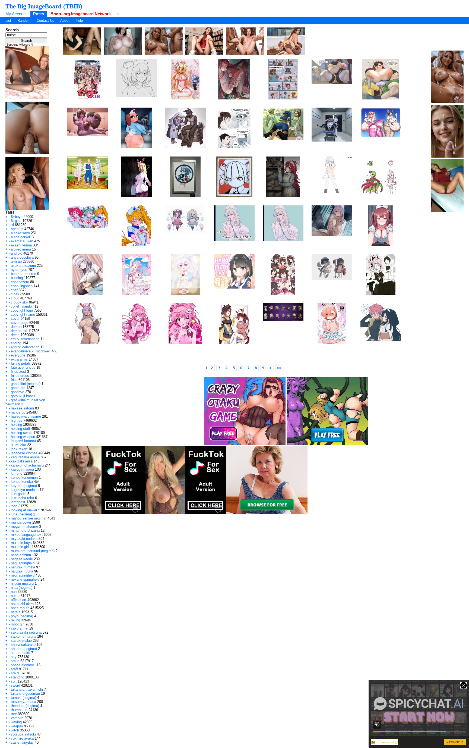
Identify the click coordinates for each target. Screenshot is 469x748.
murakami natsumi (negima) (33, 551)
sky (14, 657)
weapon (17, 726)
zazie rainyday (22, 742)
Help (79, 20)
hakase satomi (22, 408)
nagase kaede (22, 559)
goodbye (17, 392)
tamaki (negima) (23, 698)
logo (14, 506)
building (17, 278)
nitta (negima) (21, 588)
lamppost (18, 502)
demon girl (19, 331)
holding (16, 424)
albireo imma (21, 249)
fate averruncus (23, 367)
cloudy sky (19, 302)
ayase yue (19, 270)
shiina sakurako (23, 645)
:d (12, 225)
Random (23, 20)
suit (14, 681)
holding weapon (23, 437)
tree (14, 714)
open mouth (20, 608)
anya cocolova (22, 257)
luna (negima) (21, 514)
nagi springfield (22, 563)
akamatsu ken (22, 241)
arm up (16, 261)
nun (14, 592)
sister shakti (20, 653)
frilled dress (20, 376)
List (8, 20)
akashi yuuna (21, 245)
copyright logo (22, 310)
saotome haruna (23, 636)
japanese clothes (24, 453)
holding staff (20, 429)
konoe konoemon (24, 477)
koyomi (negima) (24, 486)
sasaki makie (21, 641)
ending (16, 343)
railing (15, 620)
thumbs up (19, 710)
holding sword (21, 433)
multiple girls (21, 547)
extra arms (19, 359)
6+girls (16, 221)
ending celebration (25, 347)
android (16, 253)
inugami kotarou (23, 441)
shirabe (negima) (24, 649)
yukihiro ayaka (22, 738)
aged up (17, 229)
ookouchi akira (22, 604)
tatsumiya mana (23, 702)
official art (18, 600)
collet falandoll (22, 306)
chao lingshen (22, 286)
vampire (17, 718)
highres (16, 420)
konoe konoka (22, 482)
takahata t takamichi (27, 689)
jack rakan (19, 449)
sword (15, 685)
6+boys (17, 217)
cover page (19, 323)
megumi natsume (24, 526)
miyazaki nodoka (24, 539)
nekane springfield (25, 579)
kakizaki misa (22, 461)
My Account (16, 13)
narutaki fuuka (22, 571)
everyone (18, 355)
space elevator (22, 665)
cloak (15, 294)
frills (14, 380)
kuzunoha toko (22, 498)
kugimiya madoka (25, 490)
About (64, 20)
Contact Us (45, 20)
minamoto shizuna (25, 530)
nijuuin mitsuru (22, 583)
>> (279, 368)
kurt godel (18, 494)
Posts (38, 13)
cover (15, 319)
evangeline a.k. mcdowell (30, 351)
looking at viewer (24, 510)
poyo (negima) (22, 616)
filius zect (18, 372)
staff (14, 669)
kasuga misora (22, 469)
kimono (16, 473)
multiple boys (21, 543)
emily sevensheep (25, 339)
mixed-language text (27, 535)
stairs (15, 673)
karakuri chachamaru (27, 465)
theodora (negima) (25, 706)
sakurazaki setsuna (26, 632)
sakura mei (19, 628)
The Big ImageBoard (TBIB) (43, 6)
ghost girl (18, 388)
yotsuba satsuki (23, 734)
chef (14, 290)
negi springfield (22, 575)
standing (17, 677)
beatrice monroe (23, 274)
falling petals (21, 363)
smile (15, 661)
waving (16, 722)
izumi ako (18, 445)
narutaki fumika (23, 567)
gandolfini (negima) (25, 384)
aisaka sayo (20, 233)
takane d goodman (25, 693)
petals (15, 612)
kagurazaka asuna (25, 457)
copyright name (23, 314)
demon (16, 327)
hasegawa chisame (26, 416)
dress (15, 335)
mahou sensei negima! (28, 518)
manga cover (21, 522)
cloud (15, 298)
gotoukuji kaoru (23, 396)
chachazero (20, 282)
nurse (15, 596)
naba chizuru (21, 555)
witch (15, 730)
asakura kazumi (23, 266)
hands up (18, 412)
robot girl (17, 624)
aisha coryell (21, 237)
